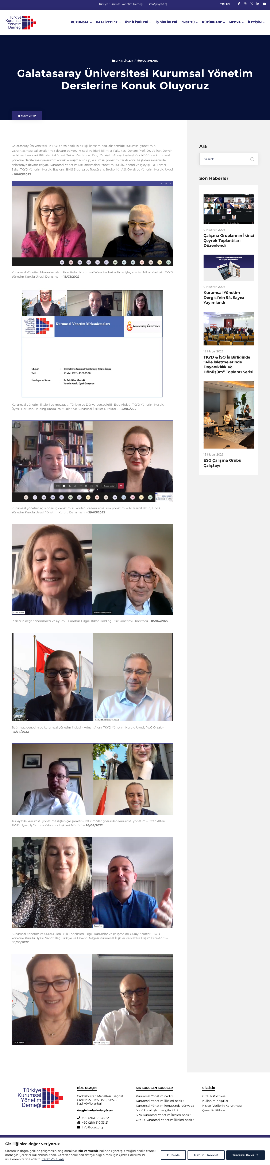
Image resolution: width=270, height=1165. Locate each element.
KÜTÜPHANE (212, 22)
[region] (135, 1151)
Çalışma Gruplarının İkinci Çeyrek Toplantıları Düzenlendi (229, 240)
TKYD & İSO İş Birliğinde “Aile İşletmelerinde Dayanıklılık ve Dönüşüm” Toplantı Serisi (228, 364)
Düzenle (173, 1155)
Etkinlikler (124, 60)
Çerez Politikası (53, 1159)
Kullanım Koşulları (215, 1101)
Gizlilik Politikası (214, 1096)
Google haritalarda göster (95, 1110)
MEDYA (235, 22)
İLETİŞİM (255, 22)
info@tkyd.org (158, 3)
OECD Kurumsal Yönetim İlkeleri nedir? (165, 1120)
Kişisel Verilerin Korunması (222, 1106)
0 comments (149, 60)
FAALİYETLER (106, 22)
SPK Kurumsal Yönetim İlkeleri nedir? (163, 1115)
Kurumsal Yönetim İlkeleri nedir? (160, 1101)
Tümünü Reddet (206, 1155)
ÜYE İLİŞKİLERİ (136, 22)
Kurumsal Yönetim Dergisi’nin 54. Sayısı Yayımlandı (224, 297)
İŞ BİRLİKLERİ (166, 22)
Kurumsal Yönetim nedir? (155, 1096)
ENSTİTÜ (188, 22)
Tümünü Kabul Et (245, 1155)
